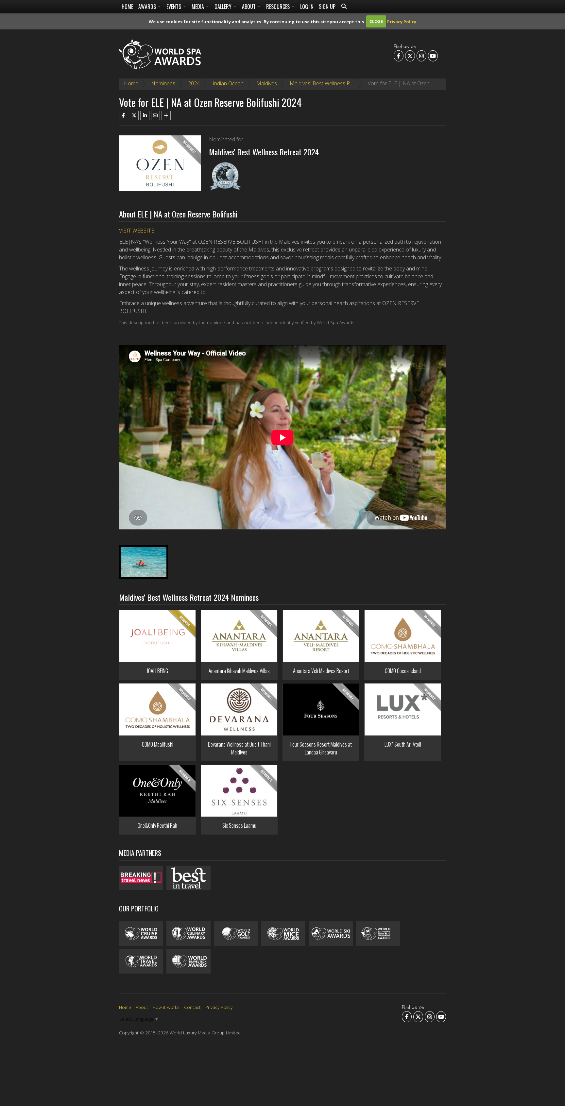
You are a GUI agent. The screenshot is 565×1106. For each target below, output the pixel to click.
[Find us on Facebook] (398, 55)
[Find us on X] (410, 55)
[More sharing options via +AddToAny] (166, 115)
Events (174, 6)
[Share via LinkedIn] (145, 115)
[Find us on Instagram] (421, 55)
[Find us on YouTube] (433, 55)
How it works (166, 1007)
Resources (278, 6)
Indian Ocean (228, 83)
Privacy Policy (401, 21)
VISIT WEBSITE (136, 230)
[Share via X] (134, 115)
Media (198, 6)
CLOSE (376, 21)
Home (127, 6)
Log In (307, 6)
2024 (194, 83)
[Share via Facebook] (123, 115)
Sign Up (327, 6)
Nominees (163, 83)
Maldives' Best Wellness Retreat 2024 (333, 83)
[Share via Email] (155, 115)
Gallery (223, 6)
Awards (147, 6)
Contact (192, 1007)
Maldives (266, 83)
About (249, 6)
